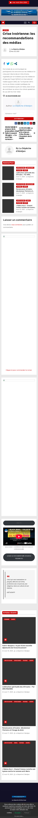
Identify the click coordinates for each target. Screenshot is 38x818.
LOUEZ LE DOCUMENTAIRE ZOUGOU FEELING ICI (19, 557)
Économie (7, 619)
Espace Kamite (30, 167)
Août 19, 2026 (8, 651)
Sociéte (25, 170)
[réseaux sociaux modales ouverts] (15, 63)
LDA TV (19, 523)
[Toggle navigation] (25, 22)
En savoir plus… (19, 816)
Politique (6, 30)
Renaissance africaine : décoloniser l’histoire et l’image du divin (24, 191)
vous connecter (16, 225)
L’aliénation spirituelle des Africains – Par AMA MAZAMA (25, 174)
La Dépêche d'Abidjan (18, 49)
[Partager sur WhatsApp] (11, 63)
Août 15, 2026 (20, 209)
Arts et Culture (21, 167)
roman (29, 370)
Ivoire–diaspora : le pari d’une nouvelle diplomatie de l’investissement (17, 647)
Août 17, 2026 (20, 177)
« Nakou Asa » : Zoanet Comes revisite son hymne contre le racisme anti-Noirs (18, 770)
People (28, 200)
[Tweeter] (8, 63)
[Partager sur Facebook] (4, 63)
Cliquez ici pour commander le (16, 370)
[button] (29, 22)
